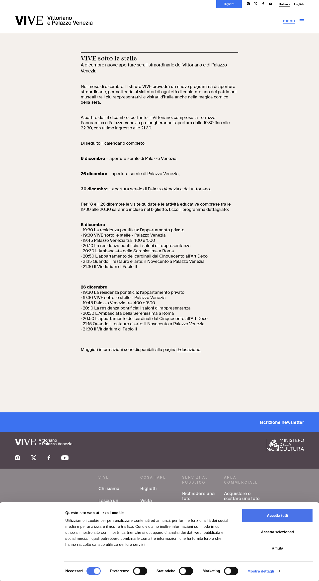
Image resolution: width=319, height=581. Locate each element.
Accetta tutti (277, 515)
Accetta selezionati (277, 532)
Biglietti (229, 4)
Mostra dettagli (260, 571)
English (299, 4)
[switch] (140, 571)
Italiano (284, 4)
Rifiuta (277, 548)
